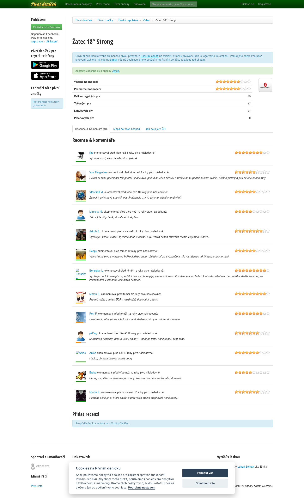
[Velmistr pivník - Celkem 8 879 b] (81, 356)
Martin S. (94, 294)
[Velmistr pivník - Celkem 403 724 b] (81, 195)
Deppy (93, 251)
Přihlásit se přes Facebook (46, 27)
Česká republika (128, 20)
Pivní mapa (103, 4)
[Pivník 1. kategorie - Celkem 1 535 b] (81, 337)
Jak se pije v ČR (155, 129)
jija (91, 152)
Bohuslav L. (96, 270)
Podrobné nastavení (141, 487)
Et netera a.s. (40, 466)
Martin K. (94, 392)
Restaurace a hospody (78, 4)
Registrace (264, 4)
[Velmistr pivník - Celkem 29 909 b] (81, 254)
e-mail (113, 59)
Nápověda (140, 4)
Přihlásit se (247, 4)
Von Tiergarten (98, 172)
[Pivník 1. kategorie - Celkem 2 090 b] (81, 297)
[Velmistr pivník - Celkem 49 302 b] (81, 376)
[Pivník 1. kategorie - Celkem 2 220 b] (81, 317)
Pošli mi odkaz (149, 56)
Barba (92, 372)
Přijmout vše (205, 472)
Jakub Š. (94, 231)
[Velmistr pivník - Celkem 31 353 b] (81, 396)
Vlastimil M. (96, 192)
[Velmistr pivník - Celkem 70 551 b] (81, 176)
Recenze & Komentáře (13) (91, 129)
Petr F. (93, 313)
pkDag (93, 333)
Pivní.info (36, 486)
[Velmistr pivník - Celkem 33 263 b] (81, 235)
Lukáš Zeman (246, 466)
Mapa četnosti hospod (126, 129)
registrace (37, 41)
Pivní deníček (39, 2)
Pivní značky (121, 4)
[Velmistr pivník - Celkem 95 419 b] (81, 274)
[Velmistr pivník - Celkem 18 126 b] (81, 156)
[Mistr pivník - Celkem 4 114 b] (81, 215)
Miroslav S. (96, 211)
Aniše (92, 353)
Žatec (146, 20)
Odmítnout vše (205, 483)
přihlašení (51, 41)
